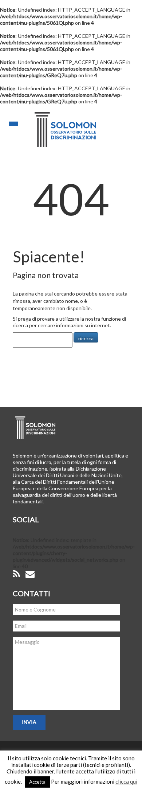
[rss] (16, 574)
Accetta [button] (37, 782)
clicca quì (126, 781)
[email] (30, 574)
